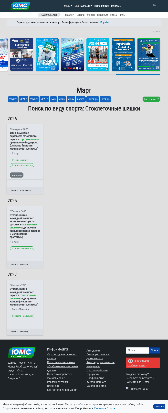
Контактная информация (62, 389)
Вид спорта (150, 99)
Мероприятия (101, 6)
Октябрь (105, 99)
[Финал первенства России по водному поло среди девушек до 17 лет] (72, 54)
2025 (33, 99)
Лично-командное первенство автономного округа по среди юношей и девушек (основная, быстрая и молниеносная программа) (24, 140)
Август (80, 99)
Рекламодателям (57, 382)
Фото (122, 15)
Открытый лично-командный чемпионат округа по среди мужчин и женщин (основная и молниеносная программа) (24, 296)
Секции (80, 15)
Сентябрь (93, 99)
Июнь (62, 99)
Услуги (91, 15)
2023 (12, 99)
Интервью (102, 15)
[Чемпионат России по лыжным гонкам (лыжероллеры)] (148, 54)
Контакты (116, 6)
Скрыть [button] (156, 31)
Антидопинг (93, 350)
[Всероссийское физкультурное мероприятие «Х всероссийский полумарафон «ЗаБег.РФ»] (97, 54)
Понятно (159, 406)
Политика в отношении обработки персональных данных (62, 366)
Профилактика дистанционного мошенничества (96, 382)
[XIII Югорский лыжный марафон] (21, 54)
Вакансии (53, 386)
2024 (22, 99)
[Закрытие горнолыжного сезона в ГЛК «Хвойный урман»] (47, 54)
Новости (69, 15)
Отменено (16, 175)
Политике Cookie (104, 408)
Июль (71, 99)
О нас (67, 6)
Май (53, 99)
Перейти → (106, 22)
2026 (43, 99)
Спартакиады (82, 6)
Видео (113, 15)
